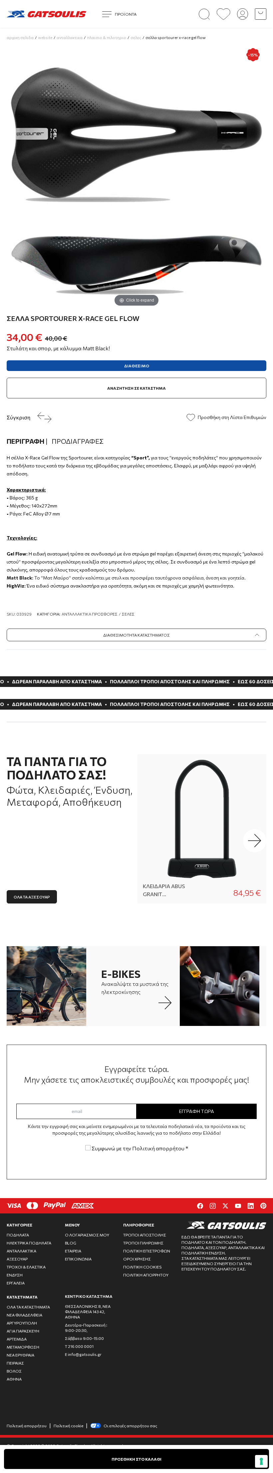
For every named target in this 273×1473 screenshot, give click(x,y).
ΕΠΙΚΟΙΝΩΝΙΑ (78, 1258)
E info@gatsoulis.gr (83, 1354)
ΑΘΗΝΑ (14, 1379)
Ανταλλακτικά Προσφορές (90, 614)
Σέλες (128, 614)
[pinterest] (263, 1206)
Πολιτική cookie (68, 1425)
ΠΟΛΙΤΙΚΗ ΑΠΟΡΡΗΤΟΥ (145, 1274)
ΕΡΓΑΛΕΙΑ (16, 1282)
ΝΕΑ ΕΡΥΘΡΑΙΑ (20, 1355)
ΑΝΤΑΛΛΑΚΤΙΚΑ (21, 1250)
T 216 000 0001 (79, 1346)
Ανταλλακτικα (70, 37)
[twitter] (225, 1206)
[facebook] (200, 1206)
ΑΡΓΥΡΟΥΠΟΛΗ (22, 1323)
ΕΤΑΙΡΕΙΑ (73, 1250)
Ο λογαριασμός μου (87, 1234)
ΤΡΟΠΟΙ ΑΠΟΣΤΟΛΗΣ (144, 1234)
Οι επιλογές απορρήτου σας (130, 1425)
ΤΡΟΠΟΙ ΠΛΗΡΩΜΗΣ (143, 1242)
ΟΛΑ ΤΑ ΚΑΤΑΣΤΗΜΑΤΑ (28, 1307)
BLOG (70, 1242)
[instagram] (213, 1206)
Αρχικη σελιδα (20, 37)
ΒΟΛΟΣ (14, 1371)
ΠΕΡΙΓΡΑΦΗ (27, 441)
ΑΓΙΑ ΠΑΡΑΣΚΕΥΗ (23, 1331)
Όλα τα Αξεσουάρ (32, 896)
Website (45, 37)
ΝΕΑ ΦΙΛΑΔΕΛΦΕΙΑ (24, 1315)
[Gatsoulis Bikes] (46, 14)
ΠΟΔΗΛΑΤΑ (18, 1234)
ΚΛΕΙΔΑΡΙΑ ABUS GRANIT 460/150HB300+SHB (169, 890)
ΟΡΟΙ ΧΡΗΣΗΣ (137, 1258)
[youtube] (238, 1206)
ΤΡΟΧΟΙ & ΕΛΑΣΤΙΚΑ (26, 1266)
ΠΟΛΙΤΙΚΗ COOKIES (142, 1266)
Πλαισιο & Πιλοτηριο (106, 37)
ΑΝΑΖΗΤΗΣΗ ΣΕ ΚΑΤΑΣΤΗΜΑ (136, 388)
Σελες (136, 37)
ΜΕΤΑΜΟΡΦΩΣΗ (23, 1347)
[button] (254, 840)
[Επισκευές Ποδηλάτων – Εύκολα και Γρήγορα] (223, 986)
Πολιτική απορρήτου (27, 1425)
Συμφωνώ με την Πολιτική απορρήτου (139, 1148)
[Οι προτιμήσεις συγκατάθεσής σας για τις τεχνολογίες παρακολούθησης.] (261, 1461)
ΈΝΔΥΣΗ (15, 1274)
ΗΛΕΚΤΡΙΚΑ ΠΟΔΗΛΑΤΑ (29, 1242)
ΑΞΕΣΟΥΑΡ (17, 1258)
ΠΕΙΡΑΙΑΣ (15, 1363)
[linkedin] (251, 1206)
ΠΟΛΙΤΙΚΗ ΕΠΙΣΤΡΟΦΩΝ (146, 1250)
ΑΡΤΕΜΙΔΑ (17, 1339)
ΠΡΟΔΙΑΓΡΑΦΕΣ (78, 441)
